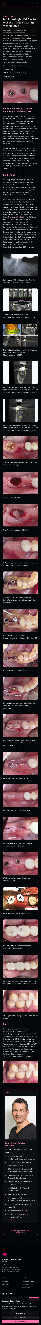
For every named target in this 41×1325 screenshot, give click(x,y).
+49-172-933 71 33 (12, 1272)
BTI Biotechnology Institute (12, 73)
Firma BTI (23, 1211)
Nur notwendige (20, 1317)
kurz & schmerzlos (28, 1281)
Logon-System (17, 217)
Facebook (11, 1220)
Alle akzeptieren (20, 1322)
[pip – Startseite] (4, 3)
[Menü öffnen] (37, 3)
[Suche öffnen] (28, 3)
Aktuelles (4, 1278)
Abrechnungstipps (27, 1278)
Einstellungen (20, 1313)
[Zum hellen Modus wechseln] (33, 3)
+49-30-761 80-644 (11, 1267)
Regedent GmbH (9, 76)
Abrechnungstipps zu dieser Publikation (20, 1232)
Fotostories (5, 1284)
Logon (25, 73)
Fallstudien (5, 1281)
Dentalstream (26, 1287)
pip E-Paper (25, 1284)
